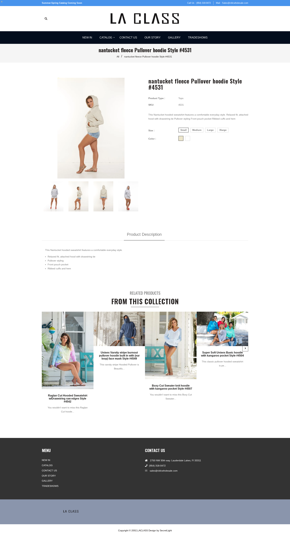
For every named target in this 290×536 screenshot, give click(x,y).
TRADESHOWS (50, 486)
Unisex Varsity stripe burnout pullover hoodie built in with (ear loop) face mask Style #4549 (119, 355)
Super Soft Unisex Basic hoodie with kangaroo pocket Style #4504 (222, 354)
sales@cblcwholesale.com (164, 470)
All (118, 56)
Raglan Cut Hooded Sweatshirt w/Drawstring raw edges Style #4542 (67, 398)
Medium (196, 130)
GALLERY (47, 480)
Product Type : (156, 98)
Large (210, 130)
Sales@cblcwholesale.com (235, 3)
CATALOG (47, 465)
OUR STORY (49, 475)
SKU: (151, 104)
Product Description (144, 234)
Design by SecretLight (160, 530)
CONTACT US (49, 470)
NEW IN (46, 460)
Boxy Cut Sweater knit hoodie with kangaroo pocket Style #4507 (170, 387)
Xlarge (223, 130)
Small (183, 130)
